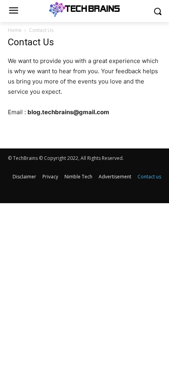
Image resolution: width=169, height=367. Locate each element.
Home (15, 30)
